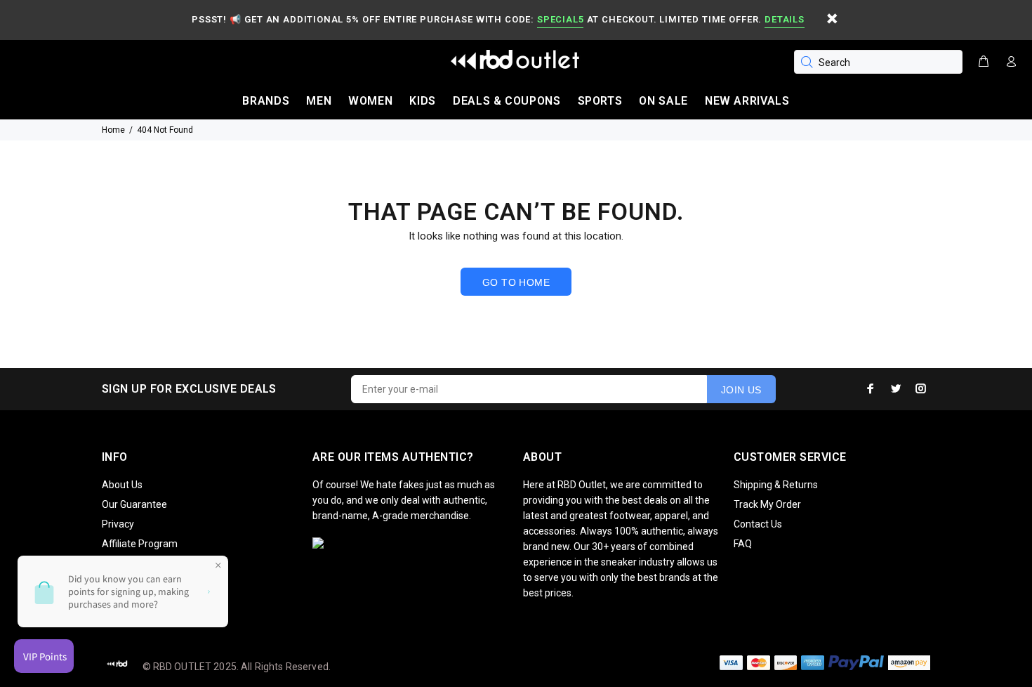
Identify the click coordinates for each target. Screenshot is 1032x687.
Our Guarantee (134, 504)
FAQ (743, 543)
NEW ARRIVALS (747, 100)
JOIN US (741, 389)
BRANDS (265, 100)
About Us (122, 484)
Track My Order (767, 504)
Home (113, 130)
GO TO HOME (516, 282)
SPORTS (600, 100)
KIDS (422, 100)
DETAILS (784, 19)
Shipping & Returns (776, 484)
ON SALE (663, 100)
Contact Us (758, 524)
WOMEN (370, 100)
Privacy (118, 524)
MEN (318, 100)
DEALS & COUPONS (507, 100)
